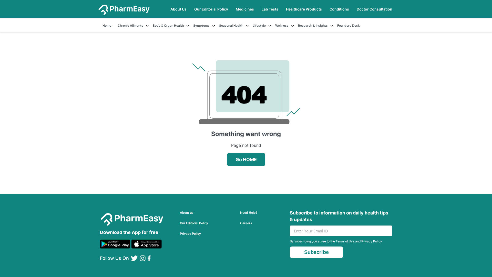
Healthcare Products (304, 9)
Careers (246, 223)
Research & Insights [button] (313, 25)
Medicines (245, 9)
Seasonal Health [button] (231, 25)
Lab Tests (270, 9)
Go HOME (246, 159)
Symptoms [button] (201, 25)
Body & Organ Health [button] (168, 25)
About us (186, 212)
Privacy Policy (190, 233)
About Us (178, 9)
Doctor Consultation (374, 9)
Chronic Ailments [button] (130, 25)
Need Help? (249, 212)
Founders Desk (348, 25)
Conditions (339, 9)
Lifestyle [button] (259, 25)
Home (106, 25)
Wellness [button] (282, 25)
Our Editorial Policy (211, 9)
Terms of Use (345, 241)
